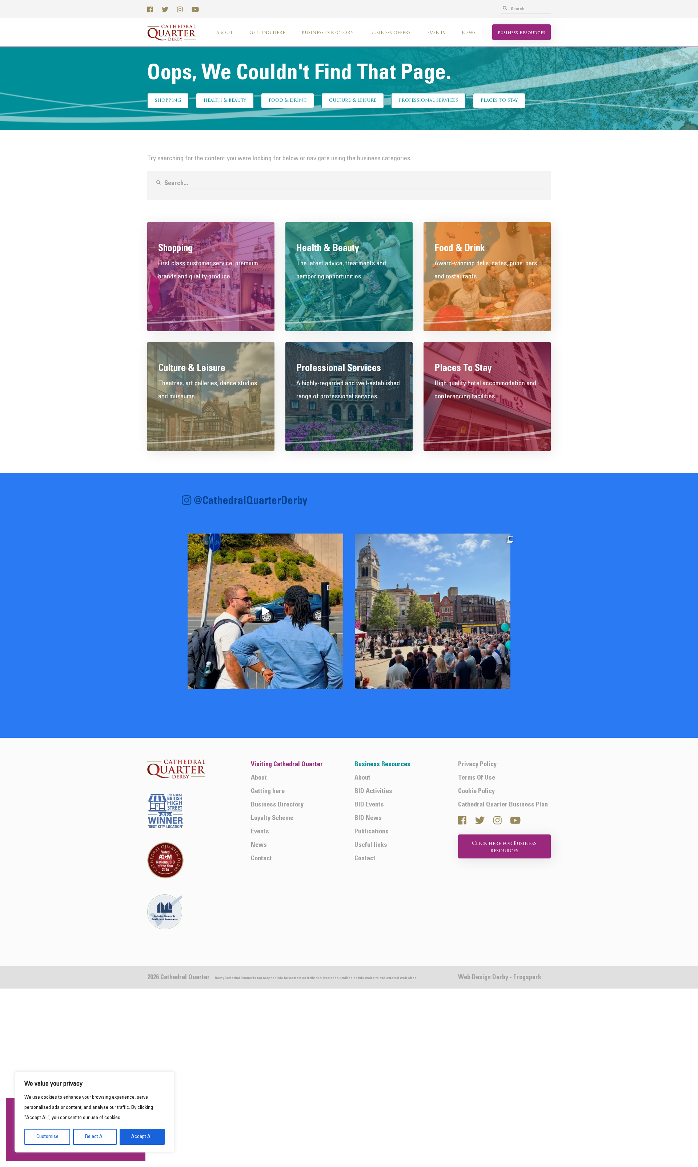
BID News (368, 818)
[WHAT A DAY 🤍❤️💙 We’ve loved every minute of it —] (432, 611)
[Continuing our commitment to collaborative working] (265, 611)
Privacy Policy (477, 764)
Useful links (370, 845)
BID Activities (373, 791)
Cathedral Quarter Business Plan (503, 805)
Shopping (168, 100)
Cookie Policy (476, 791)
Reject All (95, 1136)
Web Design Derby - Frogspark (499, 977)
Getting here (267, 33)
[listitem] (265, 611)
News (469, 33)
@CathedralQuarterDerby (250, 501)
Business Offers (390, 33)
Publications (371, 832)
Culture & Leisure (352, 100)
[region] (94, 1112)
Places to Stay (499, 100)
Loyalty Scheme (272, 818)
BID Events (369, 805)
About (224, 33)
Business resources (521, 33)
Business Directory (327, 33)
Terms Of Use (476, 778)
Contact (261, 859)
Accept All (142, 1136)
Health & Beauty (225, 100)
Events (436, 33)
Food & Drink (287, 100)
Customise (47, 1136)
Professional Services (428, 100)
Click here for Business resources (504, 847)
